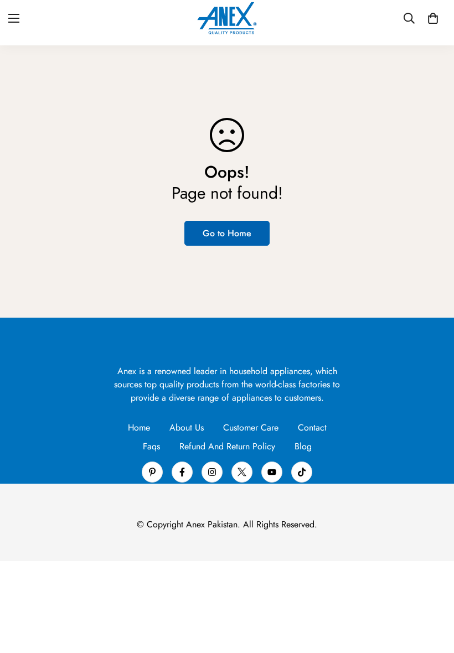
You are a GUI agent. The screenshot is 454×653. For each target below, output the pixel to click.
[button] (433, 18)
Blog (303, 446)
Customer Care (250, 427)
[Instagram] (212, 472)
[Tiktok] (301, 472)
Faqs (151, 446)
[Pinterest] (152, 472)
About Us (186, 427)
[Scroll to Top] (432, 592)
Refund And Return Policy (227, 446)
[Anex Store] (227, 18)
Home (139, 427)
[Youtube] (271, 472)
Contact (312, 427)
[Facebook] (182, 472)
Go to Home (227, 233)
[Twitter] (241, 472)
